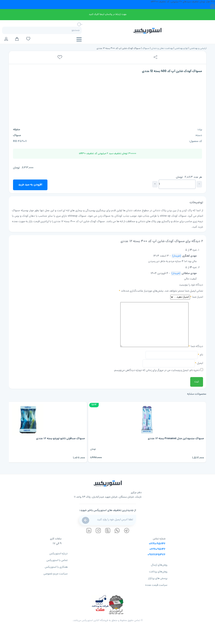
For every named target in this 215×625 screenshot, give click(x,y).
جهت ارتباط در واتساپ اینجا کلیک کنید (107, 14)
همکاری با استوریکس (56, 567)
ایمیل (199, 363)
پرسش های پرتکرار (157, 578)
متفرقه (16, 130)
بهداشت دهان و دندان (162, 48)
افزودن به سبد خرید (30, 184)
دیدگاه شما (196, 347)
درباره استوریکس (58, 554)
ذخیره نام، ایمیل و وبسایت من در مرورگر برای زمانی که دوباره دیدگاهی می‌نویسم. (157, 370)
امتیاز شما (196, 297)
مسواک (145, 48)
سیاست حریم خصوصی (55, 574)
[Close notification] (212, 6)
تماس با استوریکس (57, 560)
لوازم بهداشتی (181, 48)
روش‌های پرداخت (158, 572)
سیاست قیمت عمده (156, 585)
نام (200, 355)
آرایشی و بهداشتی (198, 48)
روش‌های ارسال (159, 565)
